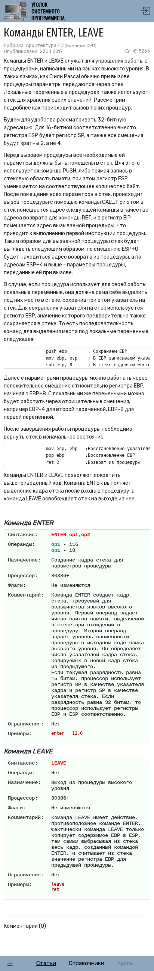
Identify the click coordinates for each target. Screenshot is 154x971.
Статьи (46, 963)
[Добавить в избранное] (127, 51)
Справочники (86, 963)
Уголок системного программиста (48, 11)
